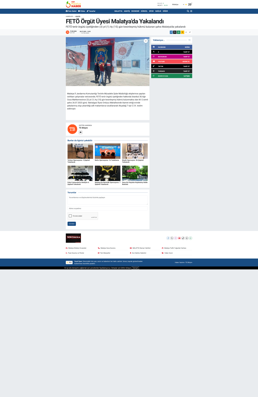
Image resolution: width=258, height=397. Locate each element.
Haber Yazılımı (180, 262)
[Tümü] (189, 40)
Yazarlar (92, 11)
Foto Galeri (72, 11)
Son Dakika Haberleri (139, 253)
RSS (70, 262)
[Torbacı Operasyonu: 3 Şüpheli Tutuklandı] (80, 151)
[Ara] (188, 11)
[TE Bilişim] (72, 129)
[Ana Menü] (190, 11)
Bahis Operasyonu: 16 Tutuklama (107, 160)
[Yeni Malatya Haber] (73, 4)
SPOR (151, 11)
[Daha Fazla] (182, 32)
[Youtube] (179, 238)
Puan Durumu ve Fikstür (76, 253)
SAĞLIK (158, 11)
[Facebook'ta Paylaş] (171, 32)
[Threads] (186, 238)
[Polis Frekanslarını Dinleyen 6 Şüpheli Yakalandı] (80, 173)
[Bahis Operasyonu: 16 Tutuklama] (107, 151)
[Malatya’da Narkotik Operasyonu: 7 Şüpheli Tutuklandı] (107, 173)
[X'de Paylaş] (174, 32)
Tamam (135, 268)
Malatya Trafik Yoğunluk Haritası (175, 248)
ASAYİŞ (127, 11)
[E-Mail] (80, 132)
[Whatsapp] (190, 238)
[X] (172, 238)
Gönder (72, 224)
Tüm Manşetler (105, 253)
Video (83, 11)
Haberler (69, 16)
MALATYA (118, 11)
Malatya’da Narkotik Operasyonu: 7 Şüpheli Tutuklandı (107, 183)
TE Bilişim (83, 128)
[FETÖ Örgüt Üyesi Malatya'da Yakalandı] (108, 61)
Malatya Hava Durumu (108, 248)
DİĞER (165, 11)
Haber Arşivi (168, 253)
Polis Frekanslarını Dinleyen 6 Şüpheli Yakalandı (78, 183)
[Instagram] (175, 238)
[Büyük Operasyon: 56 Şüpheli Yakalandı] (135, 151)
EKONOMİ (135, 11)
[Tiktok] (183, 238)
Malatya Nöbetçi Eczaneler (77, 248)
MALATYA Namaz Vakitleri (142, 248)
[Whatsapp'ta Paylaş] (178, 32)
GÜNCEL (144, 11)
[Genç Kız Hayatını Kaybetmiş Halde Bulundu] (135, 173)
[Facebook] (168, 238)
